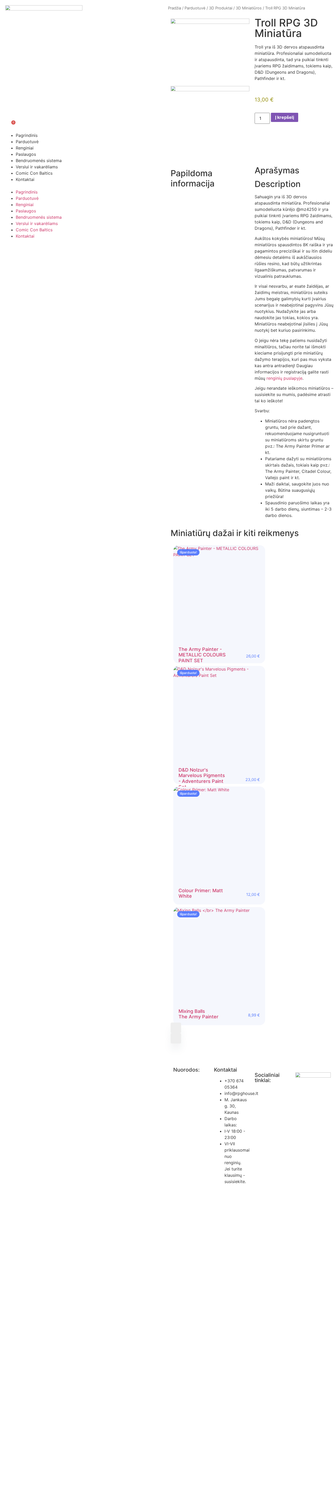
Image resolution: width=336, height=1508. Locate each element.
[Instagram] (275, 1094)
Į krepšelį (284, 117)
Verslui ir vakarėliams (37, 166)
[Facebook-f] (261, 1094)
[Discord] (261, 1109)
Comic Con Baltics (34, 173)
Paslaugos (26, 154)
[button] (84, 186)
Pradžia (174, 8)
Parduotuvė (27, 141)
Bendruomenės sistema (39, 160)
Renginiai (25, 148)
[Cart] (9, 124)
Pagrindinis (27, 135)
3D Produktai (220, 8)
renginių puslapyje (284, 378)
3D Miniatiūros (249, 8)
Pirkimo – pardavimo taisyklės (184, 1103)
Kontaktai (25, 179)
